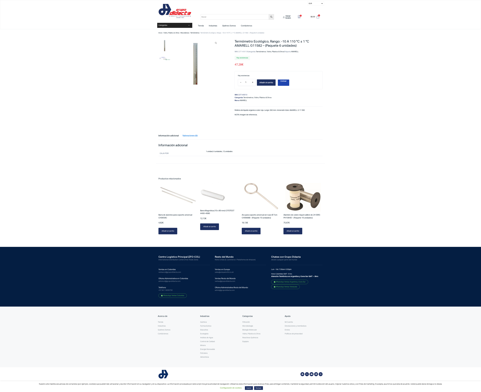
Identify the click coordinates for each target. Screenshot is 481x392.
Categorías (162, 25)
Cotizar (283, 81)
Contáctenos (246, 26)
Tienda (201, 26)
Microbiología (247, 326)
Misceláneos (185, 33)
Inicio (160, 33)
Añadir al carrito (266, 82)
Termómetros (194, 33)
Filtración (246, 322)
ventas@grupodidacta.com (225, 281)
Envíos (287, 330)
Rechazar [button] (258, 388)
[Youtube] (311, 374)
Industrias (213, 26)
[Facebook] (302, 374)
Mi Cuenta (289, 322)
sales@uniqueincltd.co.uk (224, 272)
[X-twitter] (307, 374)
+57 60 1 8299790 (165, 290)
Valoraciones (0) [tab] (190, 136)
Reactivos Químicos (250, 338)
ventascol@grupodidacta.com (169, 272)
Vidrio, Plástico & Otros (171, 33)
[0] (299, 17)
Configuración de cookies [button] (231, 388)
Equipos (245, 341)
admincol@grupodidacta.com (169, 281)
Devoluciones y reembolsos (295, 326)
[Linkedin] (316, 374)
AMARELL (294, 52)
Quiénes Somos (229, 26)
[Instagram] (321, 374)
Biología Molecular (249, 330)
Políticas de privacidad (294, 334)
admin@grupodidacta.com (225, 290)
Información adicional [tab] (168, 136)
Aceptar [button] (248, 388)
